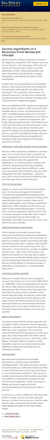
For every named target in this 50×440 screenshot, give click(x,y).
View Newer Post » (13, 416)
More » (18, 32)
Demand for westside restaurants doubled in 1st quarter (20, 27)
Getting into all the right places (12, 18)
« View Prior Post (12, 413)
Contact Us (40, 3)
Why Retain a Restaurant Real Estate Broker (16, 36)
